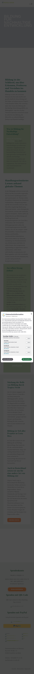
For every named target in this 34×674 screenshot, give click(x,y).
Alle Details (6, 343)
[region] (17, 345)
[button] (26, 338)
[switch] (28, 338)
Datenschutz (14, 316)
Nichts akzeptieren (7, 359)
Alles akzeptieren (27, 359)
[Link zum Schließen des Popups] (31, 314)
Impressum (8, 316)
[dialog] (17, 337)
